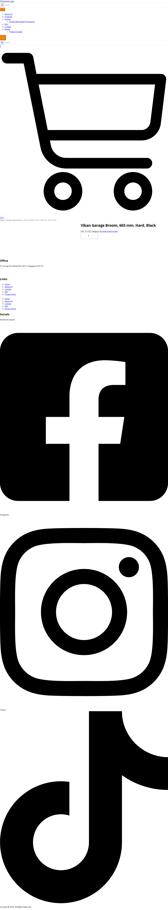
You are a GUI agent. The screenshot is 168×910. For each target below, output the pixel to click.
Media (7, 29)
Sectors (8, 19)
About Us (9, 14)
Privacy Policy (10, 294)
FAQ (6, 24)
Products (8, 16)
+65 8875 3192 (6, 273)
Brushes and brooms (14, 220)
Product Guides (15, 32)
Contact (8, 26)
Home (2, 220)
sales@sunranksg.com (9, 271)
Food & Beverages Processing (22, 21)
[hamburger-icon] (2, 9)
